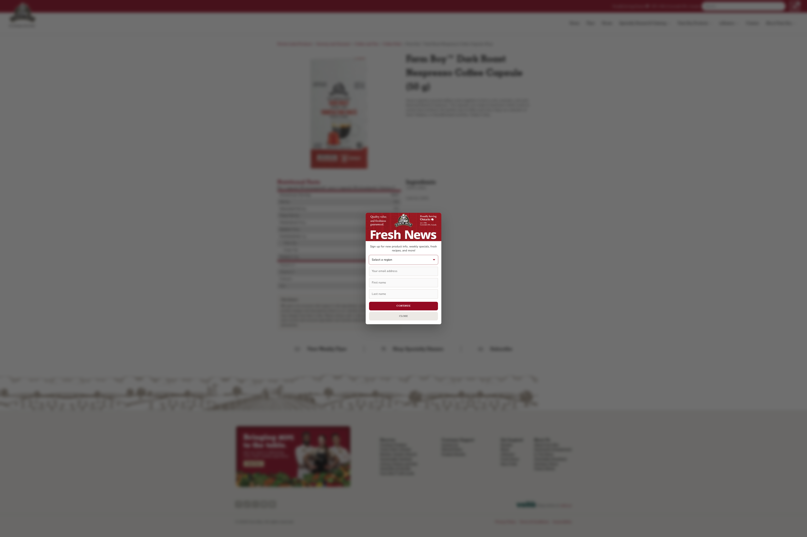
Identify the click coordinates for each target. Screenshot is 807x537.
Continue (403, 305)
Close (403, 316)
